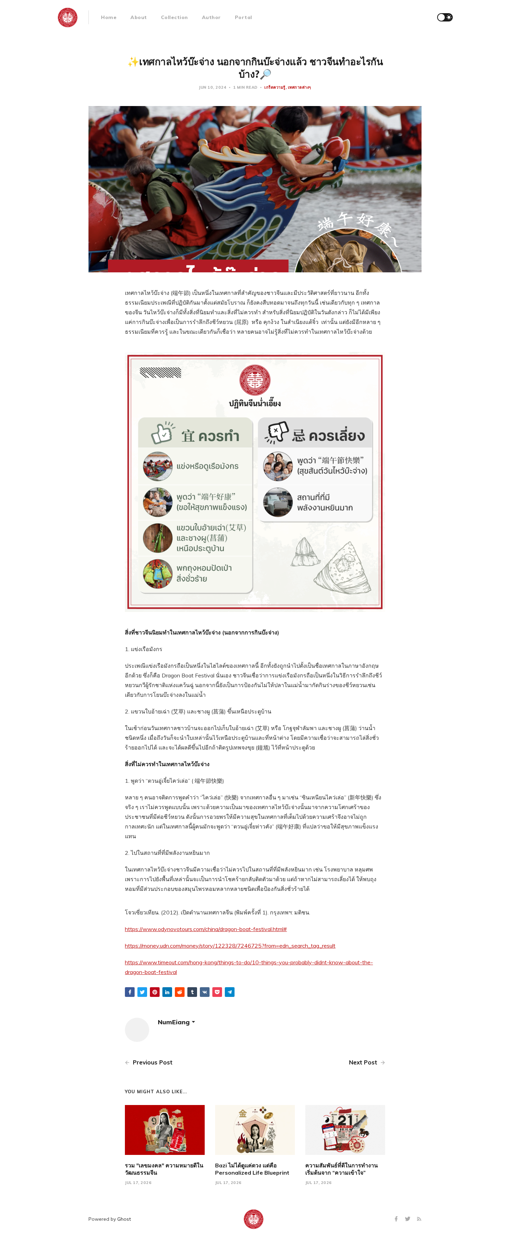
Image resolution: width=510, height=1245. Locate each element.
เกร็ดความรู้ (275, 87)
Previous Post (151, 1062)
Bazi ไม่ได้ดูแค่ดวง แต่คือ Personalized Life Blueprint (252, 1169)
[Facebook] (397, 1219)
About (138, 17)
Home (109, 17)
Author (211, 17)
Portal (243, 17)
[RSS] (419, 1219)
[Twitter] (408, 1219)
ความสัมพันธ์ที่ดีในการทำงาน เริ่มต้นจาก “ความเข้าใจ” (341, 1169)
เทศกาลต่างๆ (299, 87)
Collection (174, 17)
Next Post (364, 1062)
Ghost (124, 1219)
